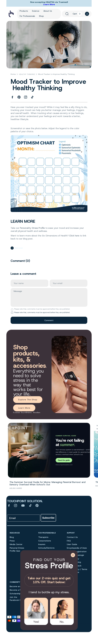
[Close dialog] (73, 555)
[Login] (87, 14)
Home (13, 74)
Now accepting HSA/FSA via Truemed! (49, 2)
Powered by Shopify (83, 623)
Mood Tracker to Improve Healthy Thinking (56, 74)
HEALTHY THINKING (27, 74)
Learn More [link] (24, 408)
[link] (49, 571)
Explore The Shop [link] (27, 399)
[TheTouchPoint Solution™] (11, 14)
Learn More (49, 4)
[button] (67, 13)
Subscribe (48, 517)
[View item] (9, 505)
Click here (74, 235)
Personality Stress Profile (32, 228)
